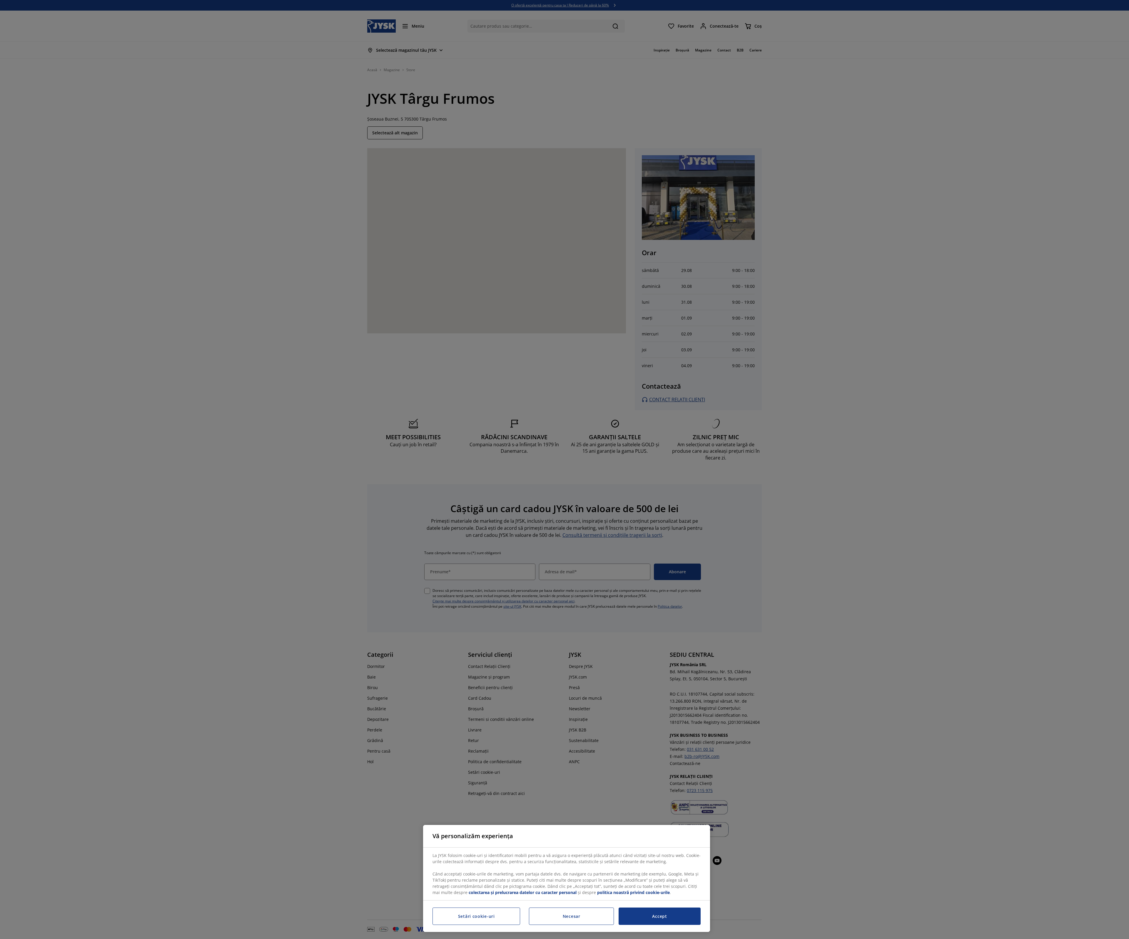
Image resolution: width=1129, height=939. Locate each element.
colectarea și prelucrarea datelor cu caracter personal (523, 892)
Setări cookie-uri (476, 916)
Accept (659, 916)
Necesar (571, 916)
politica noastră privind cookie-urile (633, 892)
